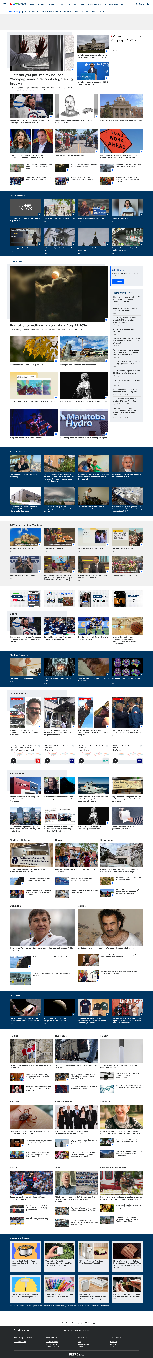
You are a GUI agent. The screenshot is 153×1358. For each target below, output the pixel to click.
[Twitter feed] (15, 1330)
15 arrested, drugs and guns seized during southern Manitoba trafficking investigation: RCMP (127, 509)
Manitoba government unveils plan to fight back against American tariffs (91, 56)
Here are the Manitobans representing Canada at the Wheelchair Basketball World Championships (124, 640)
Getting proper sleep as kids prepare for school (93, 679)
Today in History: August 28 (123, 548)
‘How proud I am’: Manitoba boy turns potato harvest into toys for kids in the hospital (93, 477)
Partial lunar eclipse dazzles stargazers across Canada (55, 1019)
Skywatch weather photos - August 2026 (26, 365)
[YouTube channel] (23, 1330)
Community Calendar (89, 11)
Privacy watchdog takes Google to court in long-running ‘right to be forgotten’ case (38, 1088)
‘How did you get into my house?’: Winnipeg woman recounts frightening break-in (41, 79)
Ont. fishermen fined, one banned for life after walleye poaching (39, 879)
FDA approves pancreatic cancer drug (58, 679)
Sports (101, 11)
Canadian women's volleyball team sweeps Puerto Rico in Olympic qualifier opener (38, 1208)
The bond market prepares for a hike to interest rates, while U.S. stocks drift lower (83, 1076)
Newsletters (79, 1323)
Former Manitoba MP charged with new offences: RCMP (126, 476)
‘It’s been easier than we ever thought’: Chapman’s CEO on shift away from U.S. (24, 732)
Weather (35, 11)
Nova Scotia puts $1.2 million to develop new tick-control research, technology (30, 1132)
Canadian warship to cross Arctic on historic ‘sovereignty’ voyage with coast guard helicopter (93, 799)
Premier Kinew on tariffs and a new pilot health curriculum (92, 576)
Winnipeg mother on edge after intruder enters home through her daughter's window (58, 732)
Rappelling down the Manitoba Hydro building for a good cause (83, 439)
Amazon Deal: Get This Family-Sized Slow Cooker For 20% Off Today (24, 1263)
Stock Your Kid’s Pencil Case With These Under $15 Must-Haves (59, 1296)
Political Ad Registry (52, 1347)
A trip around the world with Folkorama (26, 438)
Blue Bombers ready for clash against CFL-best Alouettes (93, 638)
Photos (76, 11)
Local (32, 4)
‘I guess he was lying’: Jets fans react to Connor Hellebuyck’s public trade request (25, 639)
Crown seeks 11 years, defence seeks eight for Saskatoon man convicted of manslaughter (119, 871)
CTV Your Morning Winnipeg (51, 11)
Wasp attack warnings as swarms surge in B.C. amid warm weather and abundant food (128, 1207)
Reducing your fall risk (19, 248)
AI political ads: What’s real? (22, 548)
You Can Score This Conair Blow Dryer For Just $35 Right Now (25, 1296)
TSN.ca (80, 1347)
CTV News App (90, 1323)
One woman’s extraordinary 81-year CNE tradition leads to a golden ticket (25, 1019)
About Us (61, 1323)
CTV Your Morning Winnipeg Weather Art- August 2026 (32, 401)
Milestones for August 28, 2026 (90, 548)
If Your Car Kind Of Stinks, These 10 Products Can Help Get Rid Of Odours (126, 1297)
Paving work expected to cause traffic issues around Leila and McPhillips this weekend (118, 156)
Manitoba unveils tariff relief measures (89, 249)
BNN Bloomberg (83, 1344)
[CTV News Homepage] (18, 4)
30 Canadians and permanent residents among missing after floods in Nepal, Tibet (127, 1219)
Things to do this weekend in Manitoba (71, 155)
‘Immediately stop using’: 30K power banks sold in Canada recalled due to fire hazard (25, 799)
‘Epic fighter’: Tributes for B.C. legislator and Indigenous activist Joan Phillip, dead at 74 (41, 949)
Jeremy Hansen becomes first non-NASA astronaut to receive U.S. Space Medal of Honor (39, 1154)
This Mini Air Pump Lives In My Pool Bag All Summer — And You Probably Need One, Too (58, 1263)
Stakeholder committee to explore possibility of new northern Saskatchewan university (128, 891)
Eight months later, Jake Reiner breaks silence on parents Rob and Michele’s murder (75, 1132)
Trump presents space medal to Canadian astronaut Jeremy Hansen (127, 731)
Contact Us (69, 1323)
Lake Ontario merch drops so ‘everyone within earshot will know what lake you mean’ (92, 1020)
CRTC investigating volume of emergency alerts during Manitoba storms (58, 509)
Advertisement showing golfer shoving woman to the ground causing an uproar (93, 732)
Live (123, 4)
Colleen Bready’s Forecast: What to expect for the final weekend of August (39, 166)
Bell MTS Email (118, 270)
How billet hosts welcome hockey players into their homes (91, 508)
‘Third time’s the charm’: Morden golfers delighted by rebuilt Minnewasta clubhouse (23, 509)
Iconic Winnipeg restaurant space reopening (24, 476)
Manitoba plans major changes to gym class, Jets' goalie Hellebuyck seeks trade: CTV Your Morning (58, 577)
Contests (67, 11)
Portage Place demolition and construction (78, 365)
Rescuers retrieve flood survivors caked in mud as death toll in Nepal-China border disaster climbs (121, 1198)
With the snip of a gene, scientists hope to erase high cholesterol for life (128, 1087)
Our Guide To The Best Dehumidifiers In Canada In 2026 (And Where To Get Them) (93, 1297)
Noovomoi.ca (114, 1344)
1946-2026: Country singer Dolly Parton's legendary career (84, 401)
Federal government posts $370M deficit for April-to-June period (30, 1066)
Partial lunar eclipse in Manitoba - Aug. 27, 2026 (48, 325)
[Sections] (4, 4)
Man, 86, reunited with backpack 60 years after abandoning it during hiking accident (129, 1153)
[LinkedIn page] (28, 1330)
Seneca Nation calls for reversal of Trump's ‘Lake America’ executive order (119, 972)
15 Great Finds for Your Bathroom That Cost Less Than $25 (93, 1262)
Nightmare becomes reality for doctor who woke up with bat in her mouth (59, 798)
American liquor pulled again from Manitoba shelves (126, 249)
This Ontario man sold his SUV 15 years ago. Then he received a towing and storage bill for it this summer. (75, 1199)
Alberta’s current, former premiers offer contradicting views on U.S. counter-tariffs (27, 156)
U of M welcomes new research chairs (59, 218)
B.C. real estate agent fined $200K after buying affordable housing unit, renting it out (25, 829)
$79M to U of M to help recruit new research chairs (121, 121)
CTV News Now (111, 4)
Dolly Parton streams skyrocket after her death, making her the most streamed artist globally (84, 1154)
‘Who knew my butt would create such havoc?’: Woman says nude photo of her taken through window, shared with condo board (59, 478)
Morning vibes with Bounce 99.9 (22, 575)
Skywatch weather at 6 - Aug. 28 (91, 218)
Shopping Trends (95, 4)
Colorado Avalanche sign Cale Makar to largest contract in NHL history (38, 1220)
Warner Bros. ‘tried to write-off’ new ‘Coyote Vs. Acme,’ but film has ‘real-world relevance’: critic (126, 1020)
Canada (41, 4)
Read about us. (106, 1306)
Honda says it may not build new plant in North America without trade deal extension (84, 1222)
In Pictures (61, 4)
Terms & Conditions (52, 1344)
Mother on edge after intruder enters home (59, 249)
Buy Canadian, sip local (53, 548)
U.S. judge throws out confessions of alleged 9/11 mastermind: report (106, 948)
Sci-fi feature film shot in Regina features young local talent (75, 871)
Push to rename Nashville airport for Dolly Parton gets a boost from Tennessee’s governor (84, 1142)
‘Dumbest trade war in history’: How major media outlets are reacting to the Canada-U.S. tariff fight (58, 829)
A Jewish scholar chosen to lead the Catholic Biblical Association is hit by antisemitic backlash (120, 1132)
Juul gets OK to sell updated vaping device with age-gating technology (120, 1066)
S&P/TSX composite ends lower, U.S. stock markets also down (76, 1066)
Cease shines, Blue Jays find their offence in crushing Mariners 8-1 (28, 1198)
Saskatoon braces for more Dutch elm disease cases (128, 878)
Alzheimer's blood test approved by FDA (126, 679)
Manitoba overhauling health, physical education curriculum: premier (127, 179)
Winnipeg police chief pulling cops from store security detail (128, 165)
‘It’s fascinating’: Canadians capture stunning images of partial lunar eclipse (39, 1142)
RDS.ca (112, 1347)
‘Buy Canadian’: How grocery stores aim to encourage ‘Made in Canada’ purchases (126, 799)
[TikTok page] (19, 1330)
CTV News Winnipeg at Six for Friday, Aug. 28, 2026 (25, 219)
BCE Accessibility (20, 1342)
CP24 (79, 1342)
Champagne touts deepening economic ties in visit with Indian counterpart (38, 1076)
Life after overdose (120, 218)
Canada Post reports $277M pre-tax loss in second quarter (84, 1087)
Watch (51, 4)
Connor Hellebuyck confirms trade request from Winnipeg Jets (58, 638)
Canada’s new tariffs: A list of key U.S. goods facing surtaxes (127, 828)
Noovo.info (113, 1342)
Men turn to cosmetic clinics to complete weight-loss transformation (127, 1075)
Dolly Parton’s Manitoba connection (126, 575)
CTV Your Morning (76, 4)
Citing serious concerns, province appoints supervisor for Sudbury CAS (27, 871)
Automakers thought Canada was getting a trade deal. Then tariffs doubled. (83, 1210)
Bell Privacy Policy (52, 1342)
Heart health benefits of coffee (23, 678)
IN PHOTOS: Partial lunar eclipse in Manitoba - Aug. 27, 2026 (84, 165)
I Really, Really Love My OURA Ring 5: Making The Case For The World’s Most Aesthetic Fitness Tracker (127, 1264)
